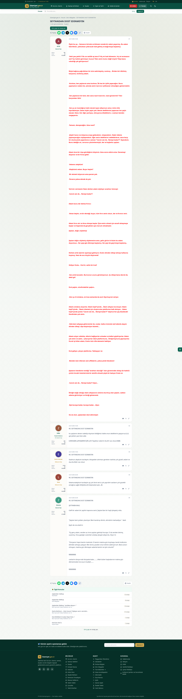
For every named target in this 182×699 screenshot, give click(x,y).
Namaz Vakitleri (73, 662)
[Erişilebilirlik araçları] (180, 349)
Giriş (133, 11)
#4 (129, 475)
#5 (129, 498)
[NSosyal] (52, 669)
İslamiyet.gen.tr (55, 18)
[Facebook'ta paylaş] (75, 32)
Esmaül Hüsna (72, 667)
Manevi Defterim (73, 680)
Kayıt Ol (140, 11)
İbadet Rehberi (72, 675)
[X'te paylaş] (67, 32)
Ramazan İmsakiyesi (74, 677)
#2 (129, 426)
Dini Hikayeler (70, 18)
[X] (44, 669)
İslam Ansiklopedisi (101, 672)
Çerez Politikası (127, 669)
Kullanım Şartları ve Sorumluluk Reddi (132, 673)
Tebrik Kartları (72, 688)
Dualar (70, 664)
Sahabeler (98, 662)
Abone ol (140, 645)
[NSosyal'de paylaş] (71, 32)
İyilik (96, 680)
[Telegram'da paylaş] (63, 32)
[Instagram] (48, 669)
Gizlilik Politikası (128, 667)
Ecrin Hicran (58, 459)
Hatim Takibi (72, 683)
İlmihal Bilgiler (100, 664)
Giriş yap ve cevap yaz (59, 28)
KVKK (124, 664)
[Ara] (151, 6)
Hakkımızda (142, 1)
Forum (40, 11)
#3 (129, 452)
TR (153, 1)
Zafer (58, 433)
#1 (129, 39)
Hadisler (70, 669)
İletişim (148, 1)
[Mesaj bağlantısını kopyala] (128, 418)
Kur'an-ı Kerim (72, 659)
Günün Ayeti (99, 683)
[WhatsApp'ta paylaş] (59, 32)
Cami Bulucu (99, 688)
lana (58, 482)
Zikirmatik (98, 675)
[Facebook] (39, 669)
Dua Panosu (99, 677)
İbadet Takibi (99, 685)
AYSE (58, 46)
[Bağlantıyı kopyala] (80, 32)
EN (156, 1)
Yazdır (88, 33)
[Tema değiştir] (155, 6)
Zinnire (58, 505)
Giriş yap (86, 629)
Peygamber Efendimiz (102, 659)
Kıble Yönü (71, 672)
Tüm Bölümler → (100, 669)
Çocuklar (70, 685)
